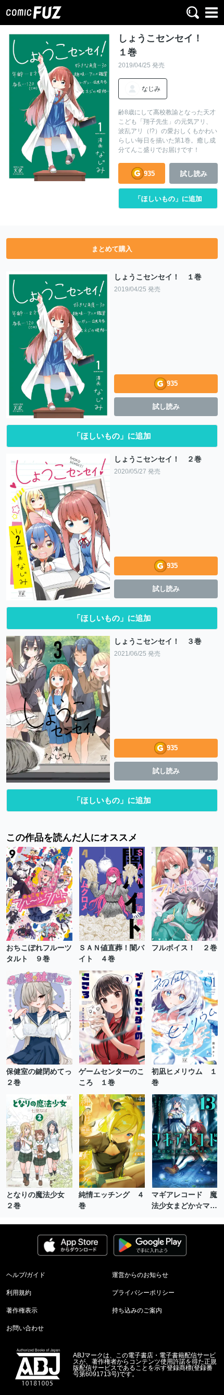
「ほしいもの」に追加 (168, 199)
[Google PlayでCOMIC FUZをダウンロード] (150, 1245)
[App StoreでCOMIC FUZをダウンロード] (72, 1245)
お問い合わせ (25, 1328)
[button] (192, 12)
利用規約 (18, 1292)
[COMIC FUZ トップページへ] (33, 12)
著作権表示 (22, 1310)
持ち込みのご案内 (137, 1310)
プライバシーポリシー (143, 1292)
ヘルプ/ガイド (25, 1275)
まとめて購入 (112, 249)
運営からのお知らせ (140, 1275)
